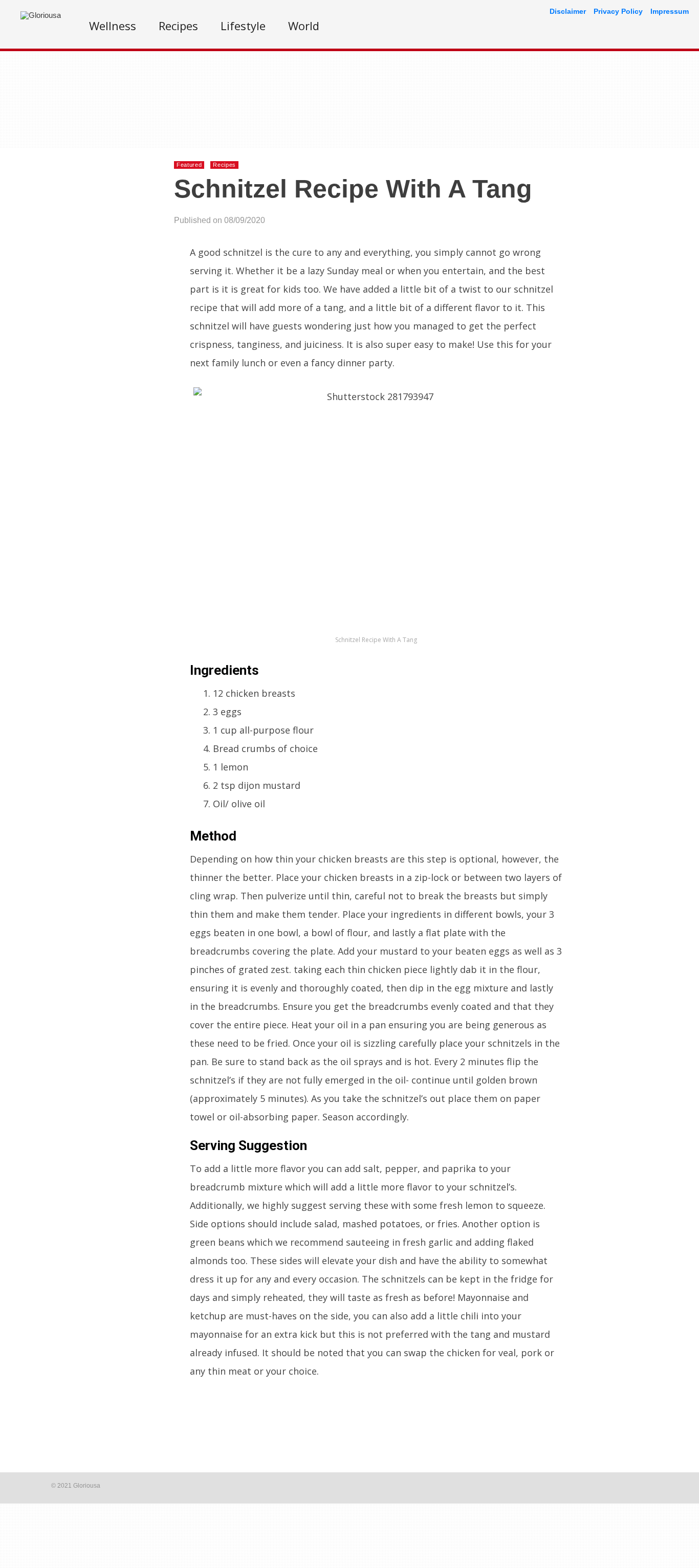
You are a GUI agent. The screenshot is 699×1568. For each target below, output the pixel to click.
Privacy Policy (618, 11)
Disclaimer (568, 11)
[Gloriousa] (40, 15)
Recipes (178, 25)
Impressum (669, 11)
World (303, 25)
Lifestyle (243, 25)
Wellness (112, 25)
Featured (189, 165)
